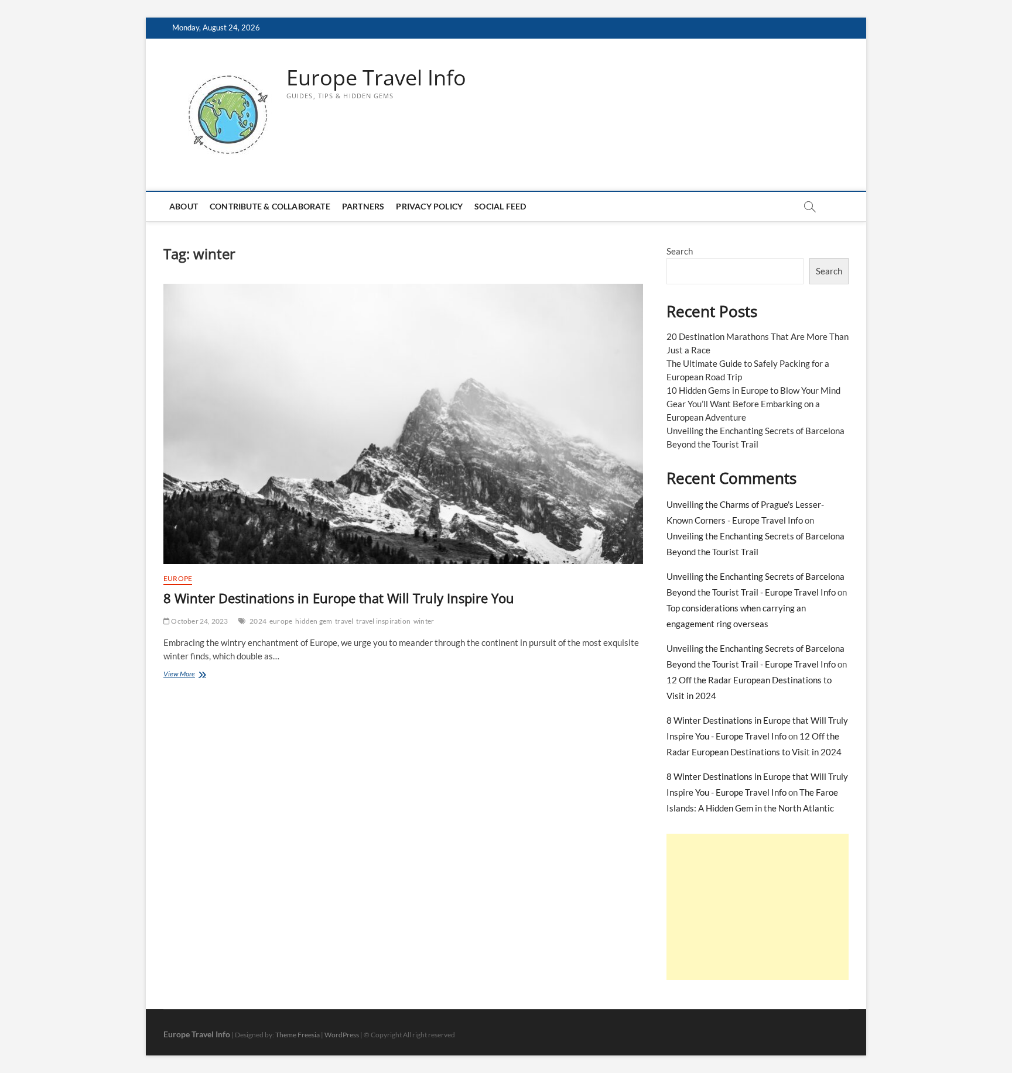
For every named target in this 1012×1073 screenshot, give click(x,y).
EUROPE (177, 578)
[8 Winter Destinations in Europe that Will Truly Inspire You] (403, 424)
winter (423, 621)
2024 (257, 621)
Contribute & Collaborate (270, 206)
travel (344, 621)
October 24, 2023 (199, 621)
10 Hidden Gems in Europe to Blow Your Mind (753, 390)
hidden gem (313, 621)
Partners (363, 206)
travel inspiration (383, 621)
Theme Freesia (297, 1034)
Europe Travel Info (376, 78)
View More (197, 675)
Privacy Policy (429, 206)
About (183, 206)
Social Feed (500, 206)
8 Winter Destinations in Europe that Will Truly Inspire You (338, 598)
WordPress (341, 1034)
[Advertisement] (757, 907)
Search (679, 251)
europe (280, 621)
